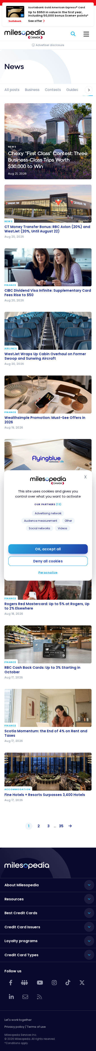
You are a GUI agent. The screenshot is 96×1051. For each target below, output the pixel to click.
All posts (11, 89)
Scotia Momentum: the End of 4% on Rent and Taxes (45, 733)
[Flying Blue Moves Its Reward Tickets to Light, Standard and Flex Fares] (48, 458)
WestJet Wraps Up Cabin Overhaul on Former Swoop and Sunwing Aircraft (45, 356)
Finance (10, 285)
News (8, 221)
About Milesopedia (21, 885)
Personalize (48, 572)
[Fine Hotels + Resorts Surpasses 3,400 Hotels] (48, 772)
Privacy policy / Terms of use (25, 1027)
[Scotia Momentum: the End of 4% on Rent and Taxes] (48, 708)
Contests (53, 89)
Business (32, 89)
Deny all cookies (48, 561)
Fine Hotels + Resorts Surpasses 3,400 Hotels (44, 795)
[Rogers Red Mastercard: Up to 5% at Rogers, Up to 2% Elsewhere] (48, 581)
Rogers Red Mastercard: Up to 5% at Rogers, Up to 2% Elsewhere (47, 606)
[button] (86, 90)
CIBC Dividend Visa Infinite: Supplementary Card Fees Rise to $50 (47, 292)
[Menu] (86, 34)
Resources (14, 899)
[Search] (73, 34)
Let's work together (18, 1020)
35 (61, 826)
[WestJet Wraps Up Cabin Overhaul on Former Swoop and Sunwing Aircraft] (48, 331)
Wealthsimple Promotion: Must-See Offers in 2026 (44, 420)
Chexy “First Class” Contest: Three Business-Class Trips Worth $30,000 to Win (48, 141)
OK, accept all (48, 549)
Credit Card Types (21, 955)
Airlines (10, 349)
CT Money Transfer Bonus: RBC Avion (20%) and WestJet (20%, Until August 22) (47, 229)
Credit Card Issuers (22, 927)
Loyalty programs (21, 940)
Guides (72, 89)
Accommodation (17, 789)
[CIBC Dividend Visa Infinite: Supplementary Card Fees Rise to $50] (48, 267)
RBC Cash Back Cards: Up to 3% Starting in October (42, 669)
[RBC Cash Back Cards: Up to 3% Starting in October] (48, 644)
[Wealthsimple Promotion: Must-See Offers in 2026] (48, 395)
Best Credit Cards (20, 913)
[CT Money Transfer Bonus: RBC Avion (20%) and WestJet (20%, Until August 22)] (48, 204)
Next (69, 826)
